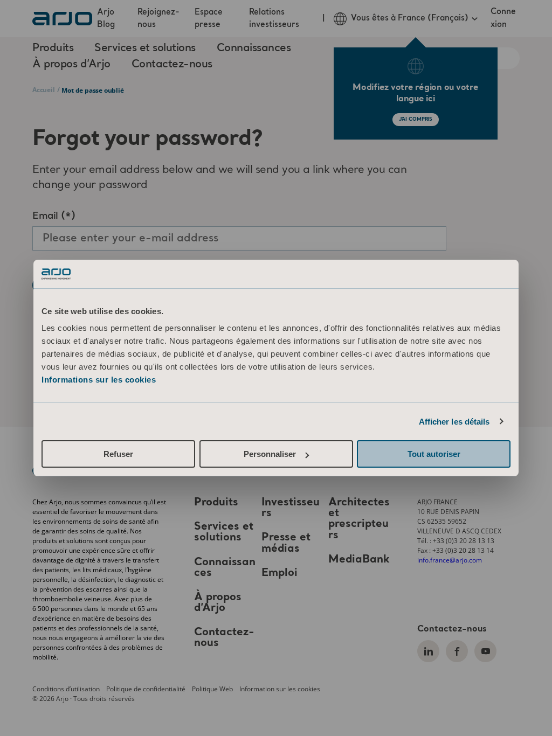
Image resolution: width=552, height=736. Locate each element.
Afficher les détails (454, 421)
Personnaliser (270, 454)
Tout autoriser (434, 454)
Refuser (118, 454)
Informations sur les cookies (99, 379)
